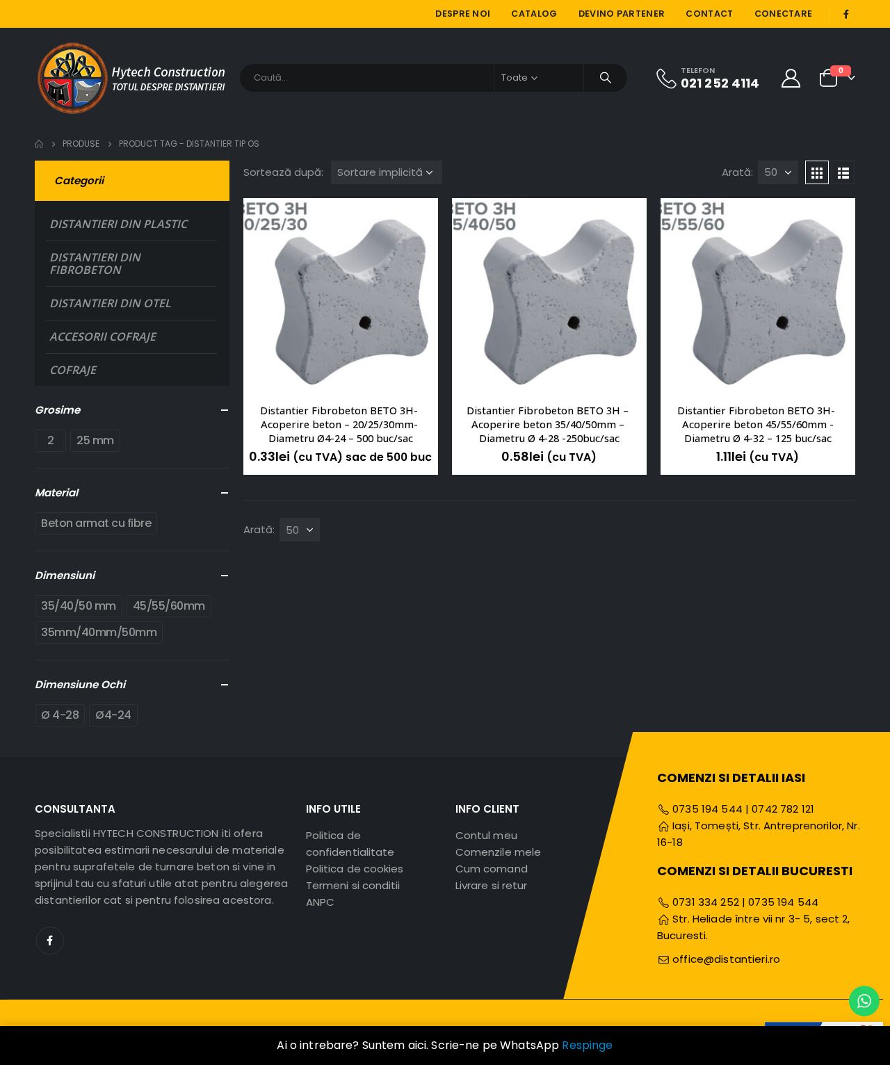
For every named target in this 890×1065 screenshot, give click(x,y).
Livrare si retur (491, 885)
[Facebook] (846, 14)
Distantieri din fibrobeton (94, 263)
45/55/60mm (169, 606)
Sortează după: (283, 172)
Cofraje (72, 369)
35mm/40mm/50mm (98, 632)
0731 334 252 (705, 902)
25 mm (95, 440)
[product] (340, 295)
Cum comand (491, 868)
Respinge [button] (587, 1045)
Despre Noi (462, 13)
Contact (709, 13)
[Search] (605, 78)
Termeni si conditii (353, 885)
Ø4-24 (113, 715)
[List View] (843, 172)
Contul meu (486, 835)
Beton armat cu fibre (96, 523)
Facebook (50, 940)
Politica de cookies (354, 868)
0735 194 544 (706, 809)
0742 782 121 (783, 809)
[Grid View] (817, 172)
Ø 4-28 (60, 715)
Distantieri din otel (110, 303)
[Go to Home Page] (39, 144)
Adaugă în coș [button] (415, 221)
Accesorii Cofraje (102, 336)
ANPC (320, 902)
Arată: (737, 172)
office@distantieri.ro (726, 959)
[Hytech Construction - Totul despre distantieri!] (132, 77)
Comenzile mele (498, 852)
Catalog (534, 13)
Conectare (783, 13)
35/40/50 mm (78, 606)
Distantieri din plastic (118, 223)
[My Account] (791, 77)
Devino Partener (621, 13)
